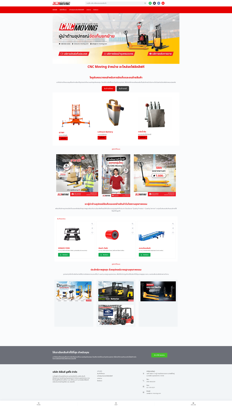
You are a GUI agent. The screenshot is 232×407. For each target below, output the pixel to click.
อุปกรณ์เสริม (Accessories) (80, 250)
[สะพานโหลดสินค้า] (152, 235)
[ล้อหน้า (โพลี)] (112, 235)
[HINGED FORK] (71, 235)
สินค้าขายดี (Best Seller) (68, 250)
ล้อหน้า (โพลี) (103, 248)
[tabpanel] (116, 119)
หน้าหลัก (55, 10)
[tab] (108, 88)
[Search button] (145, 3)
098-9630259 (151, 382)
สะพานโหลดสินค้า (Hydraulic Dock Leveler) (153, 250)
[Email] (154, 3)
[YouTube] (163, 3)
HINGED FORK (64, 248)
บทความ (88, 10)
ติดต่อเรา (95, 10)
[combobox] (114, 3)
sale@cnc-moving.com (154, 393)
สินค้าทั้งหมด (63, 10)
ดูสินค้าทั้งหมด (116, 149)
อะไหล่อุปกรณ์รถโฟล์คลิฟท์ (76, 10)
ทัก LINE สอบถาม (159, 355)
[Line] (150, 3)
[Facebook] (158, 3)
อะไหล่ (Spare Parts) (107, 250)
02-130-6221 (151, 387)
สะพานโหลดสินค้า (145, 248)
